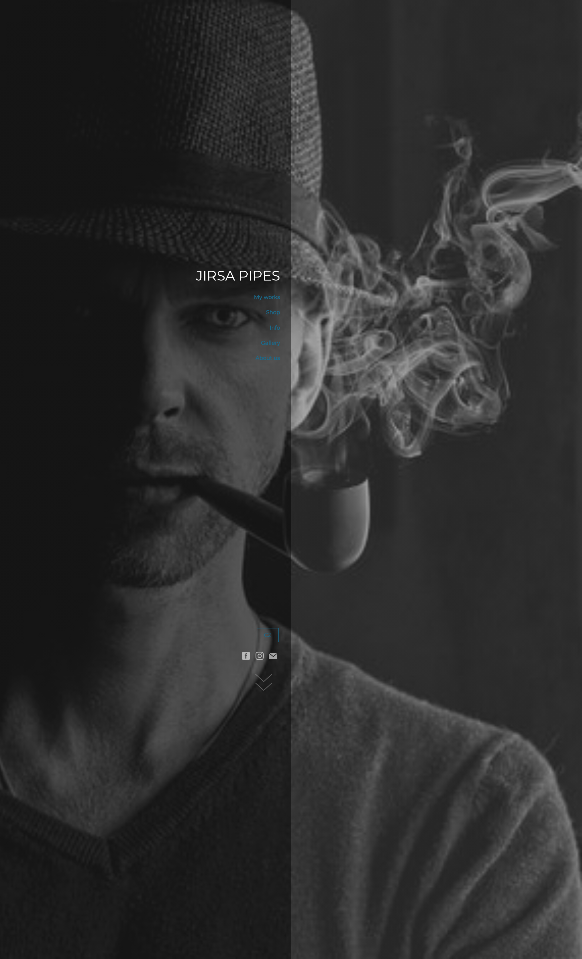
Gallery (270, 343)
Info (275, 328)
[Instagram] (260, 656)
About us (268, 358)
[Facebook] (246, 656)
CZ (268, 635)
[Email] (273, 656)
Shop (273, 312)
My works (267, 297)
